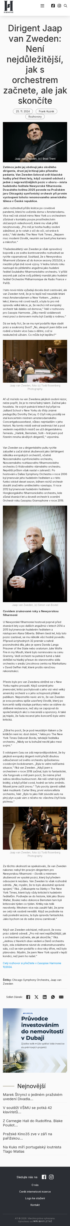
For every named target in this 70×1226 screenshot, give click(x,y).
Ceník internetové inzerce (35, 1191)
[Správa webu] (42, 1221)
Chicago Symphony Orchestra (30, 980)
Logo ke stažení (35, 1198)
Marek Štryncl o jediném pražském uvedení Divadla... (32, 1096)
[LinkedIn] (44, 997)
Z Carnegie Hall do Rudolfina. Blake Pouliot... (33, 1123)
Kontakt (35, 1205)
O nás (35, 1185)
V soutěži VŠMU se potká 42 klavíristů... (27, 1110)
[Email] (61, 997)
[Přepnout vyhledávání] (65, 6)
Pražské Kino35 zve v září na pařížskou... (27, 1136)
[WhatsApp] (53, 997)
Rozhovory (35, 116)
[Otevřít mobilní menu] (42, 5)
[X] (36, 997)
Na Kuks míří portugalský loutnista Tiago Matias (32, 1149)
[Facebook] (28, 997)
